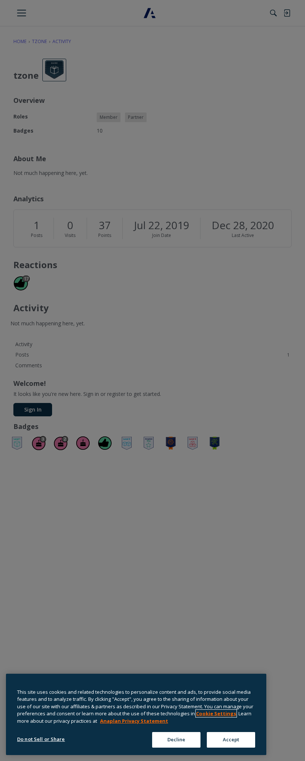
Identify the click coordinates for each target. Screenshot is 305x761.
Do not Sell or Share (41, 739)
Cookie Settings (216, 713)
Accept (231, 739)
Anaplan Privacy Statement (134, 721)
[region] (136, 714)
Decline (176, 739)
